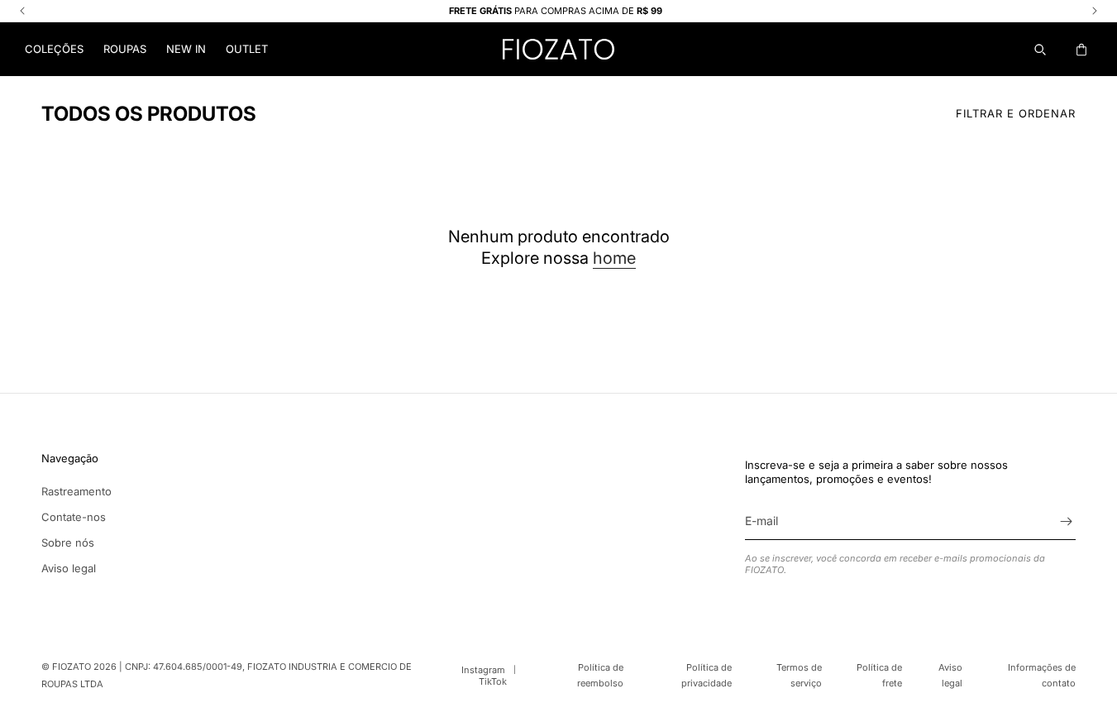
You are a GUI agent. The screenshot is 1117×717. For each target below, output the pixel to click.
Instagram (483, 670)
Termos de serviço (799, 675)
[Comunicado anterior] (22, 11)
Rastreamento (76, 491)
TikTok (493, 681)
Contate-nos (73, 516)
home (614, 258)
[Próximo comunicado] (1095, 11)
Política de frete (879, 675)
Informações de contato (1042, 675)
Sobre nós (67, 542)
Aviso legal (68, 568)
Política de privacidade (706, 675)
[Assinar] (1066, 521)
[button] (54, 49)
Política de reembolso (600, 675)
